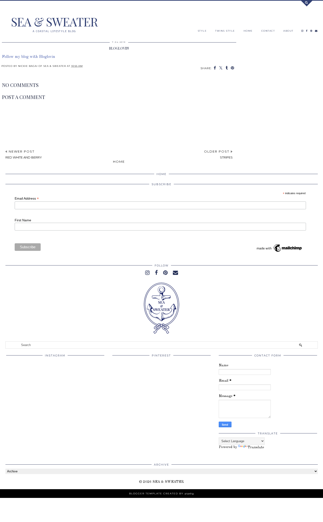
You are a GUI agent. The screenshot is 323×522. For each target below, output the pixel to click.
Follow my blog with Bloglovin (28, 57)
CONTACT (268, 30)
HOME (248, 30)
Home (119, 161)
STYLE (202, 30)
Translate (256, 447)
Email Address (27, 198)
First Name (23, 220)
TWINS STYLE (225, 30)
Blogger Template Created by (161, 493)
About (288, 30)
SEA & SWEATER (54, 22)
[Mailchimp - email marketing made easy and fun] (279, 252)
